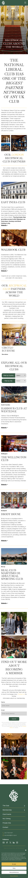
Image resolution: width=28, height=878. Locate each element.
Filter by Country (8, 375)
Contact (5, 827)
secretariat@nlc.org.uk (10, 835)
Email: (3, 710)
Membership (7, 810)
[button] (26, 850)
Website (4, 225)
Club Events (7, 814)
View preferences (14, 872)
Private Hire (7, 823)
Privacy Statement (14, 875)
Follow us (6, 839)
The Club (6, 805)
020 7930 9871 (8, 833)
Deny (14, 868)
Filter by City (8, 381)
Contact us (21, 694)
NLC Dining (6, 818)
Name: (3, 702)
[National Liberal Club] (3, 2)
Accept (14, 864)
